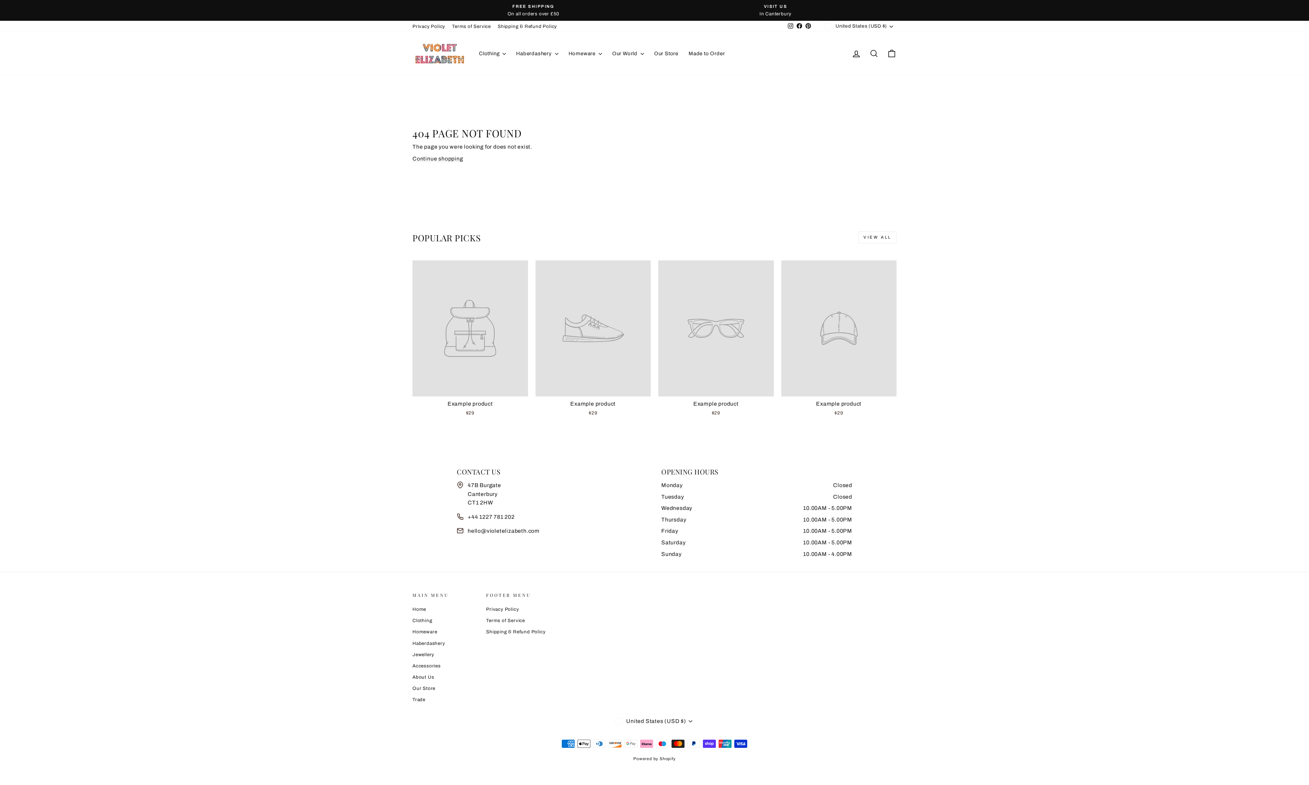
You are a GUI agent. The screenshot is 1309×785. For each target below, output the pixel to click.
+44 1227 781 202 (491, 517)
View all (877, 237)
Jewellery (423, 654)
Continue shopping (437, 159)
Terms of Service (471, 26)
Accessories (426, 665)
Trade (418, 699)
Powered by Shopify (654, 758)
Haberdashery (534, 53)
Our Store (666, 53)
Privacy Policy (428, 26)
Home (419, 609)
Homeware (583, 53)
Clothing (490, 53)
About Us (423, 677)
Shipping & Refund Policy (527, 26)
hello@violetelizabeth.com (504, 531)
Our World (625, 53)
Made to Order (707, 53)
